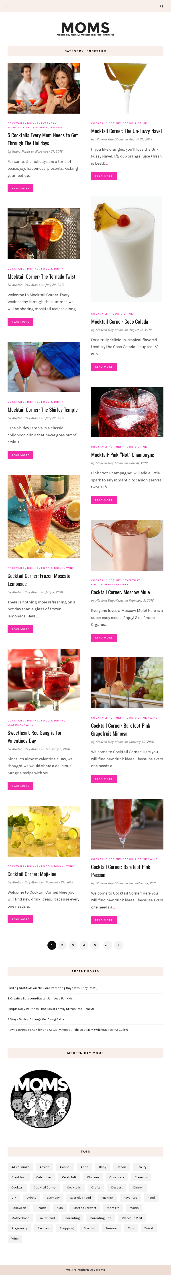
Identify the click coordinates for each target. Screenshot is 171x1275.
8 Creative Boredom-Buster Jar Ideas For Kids (40, 998)
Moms (134, 1208)
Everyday (49, 123)
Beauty (141, 1167)
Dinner (138, 1187)
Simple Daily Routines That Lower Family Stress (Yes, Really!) (51, 1009)
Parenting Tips (100, 1218)
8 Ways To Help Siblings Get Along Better (37, 1019)
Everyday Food (80, 1198)
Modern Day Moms (110, 139)
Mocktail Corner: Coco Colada (119, 321)
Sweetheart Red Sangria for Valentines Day (35, 736)
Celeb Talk (69, 1177)
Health (41, 1208)
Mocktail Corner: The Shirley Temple (43, 409)
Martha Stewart (84, 1208)
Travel (149, 1228)
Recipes (57, 127)
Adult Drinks (20, 1167)
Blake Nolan (21, 152)
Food (151, 1198)
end (107, 945)
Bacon (121, 1167)
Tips (131, 1228)
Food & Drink (19, 127)
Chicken (93, 1177)
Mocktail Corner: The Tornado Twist (41, 276)
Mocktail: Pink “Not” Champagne (122, 454)
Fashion (107, 1198)
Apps (84, 1167)
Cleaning (141, 1177)
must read (47, 1218)
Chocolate (116, 1177)
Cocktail (17, 1187)
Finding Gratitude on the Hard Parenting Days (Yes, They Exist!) (52, 988)
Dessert (117, 1187)
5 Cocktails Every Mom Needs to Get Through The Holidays (43, 139)
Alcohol (64, 1167)
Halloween (18, 1208)
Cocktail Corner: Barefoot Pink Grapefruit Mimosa (120, 729)
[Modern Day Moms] (85, 28)
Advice (44, 1167)
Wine (70, 568)
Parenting (72, 1218)
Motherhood (20, 1218)
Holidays (40, 127)
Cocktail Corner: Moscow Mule (120, 592)
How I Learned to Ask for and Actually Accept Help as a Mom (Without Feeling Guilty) (68, 1030)
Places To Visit (132, 1218)
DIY (13, 1198)
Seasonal (15, 724)
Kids (60, 1208)
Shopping (66, 1228)
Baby (102, 1167)
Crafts (96, 1187)
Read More (20, 188)
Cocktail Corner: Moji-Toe (32, 874)
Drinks (33, 123)
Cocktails (16, 123)
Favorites (130, 1198)
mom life (113, 1208)
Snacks (89, 1228)
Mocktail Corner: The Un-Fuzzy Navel (126, 131)
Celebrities (44, 1177)
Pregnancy (19, 1228)
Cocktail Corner (45, 1187)
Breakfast (18, 1177)
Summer (111, 1228)
